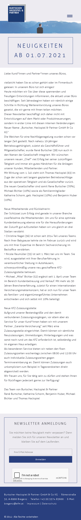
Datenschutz (49, 503)
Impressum (33, 503)
